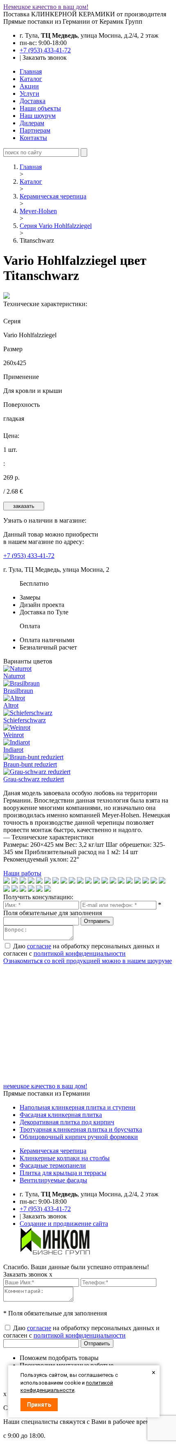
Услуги (29, 93)
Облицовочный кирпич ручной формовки (79, 1136)
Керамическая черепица (53, 196)
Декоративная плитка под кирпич (67, 1122)
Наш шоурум (38, 115)
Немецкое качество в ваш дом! (45, 6)
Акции (29, 86)
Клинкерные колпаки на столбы (65, 1158)
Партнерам (35, 130)
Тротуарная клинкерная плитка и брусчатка (81, 1129)
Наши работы (22, 873)
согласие (39, 946)
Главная (31, 71)
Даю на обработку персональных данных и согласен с (81, 950)
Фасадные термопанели (53, 1165)
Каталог (31, 78)
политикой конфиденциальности (80, 953)
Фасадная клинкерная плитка (61, 1114)
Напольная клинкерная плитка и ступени (77, 1107)
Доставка (32, 100)
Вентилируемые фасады (53, 1180)
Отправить (97, 921)
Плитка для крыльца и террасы (63, 1172)
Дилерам (32, 123)
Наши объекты (40, 108)
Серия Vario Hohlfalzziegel (56, 225)
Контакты (33, 137)
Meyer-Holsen (38, 211)
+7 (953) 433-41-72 (45, 50)
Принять (39, 1404)
